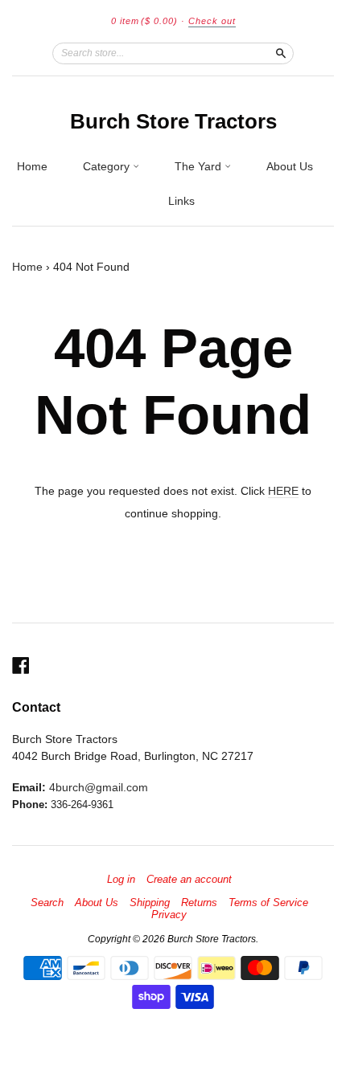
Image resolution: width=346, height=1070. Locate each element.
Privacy (169, 915)
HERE (283, 490)
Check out (212, 21)
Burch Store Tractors (173, 121)
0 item (144, 21)
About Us (289, 166)
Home (32, 166)
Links (181, 200)
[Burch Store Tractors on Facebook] (21, 665)
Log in (121, 879)
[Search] (281, 53)
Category (108, 166)
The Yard (199, 166)
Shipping (150, 903)
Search (47, 903)
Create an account (189, 879)
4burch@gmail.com (98, 787)
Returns (199, 903)
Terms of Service (268, 903)
